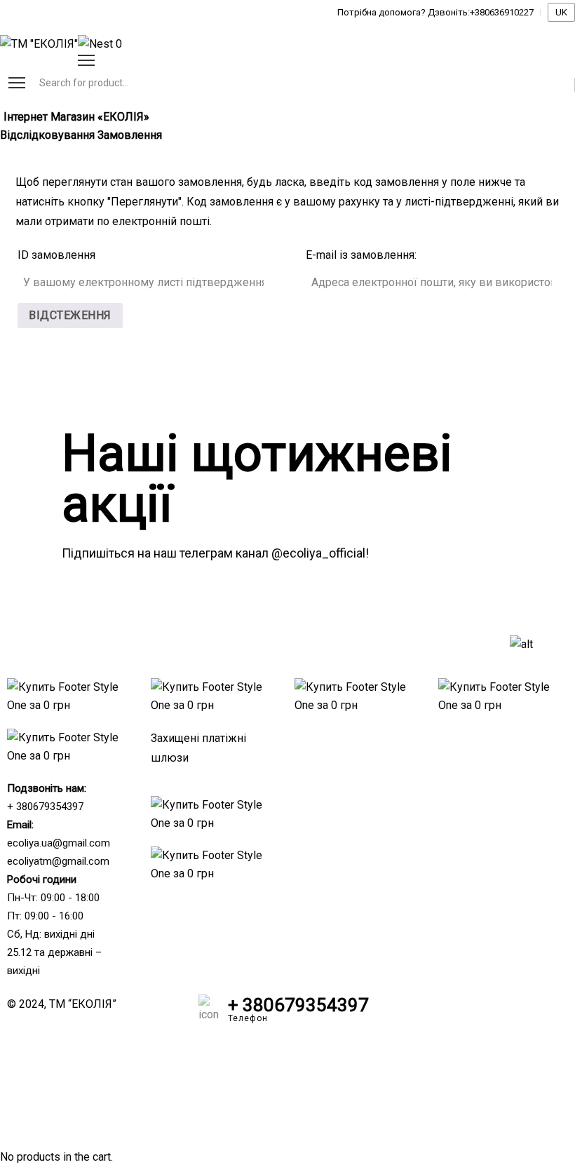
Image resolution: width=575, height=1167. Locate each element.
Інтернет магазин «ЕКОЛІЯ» (76, 116)
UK (561, 12)
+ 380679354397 (45, 806)
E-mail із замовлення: (361, 255)
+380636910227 (502, 12)
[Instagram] (446, 1012)
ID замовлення (56, 255)
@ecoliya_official (318, 553)
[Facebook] (408, 1012)
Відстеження (70, 315)
